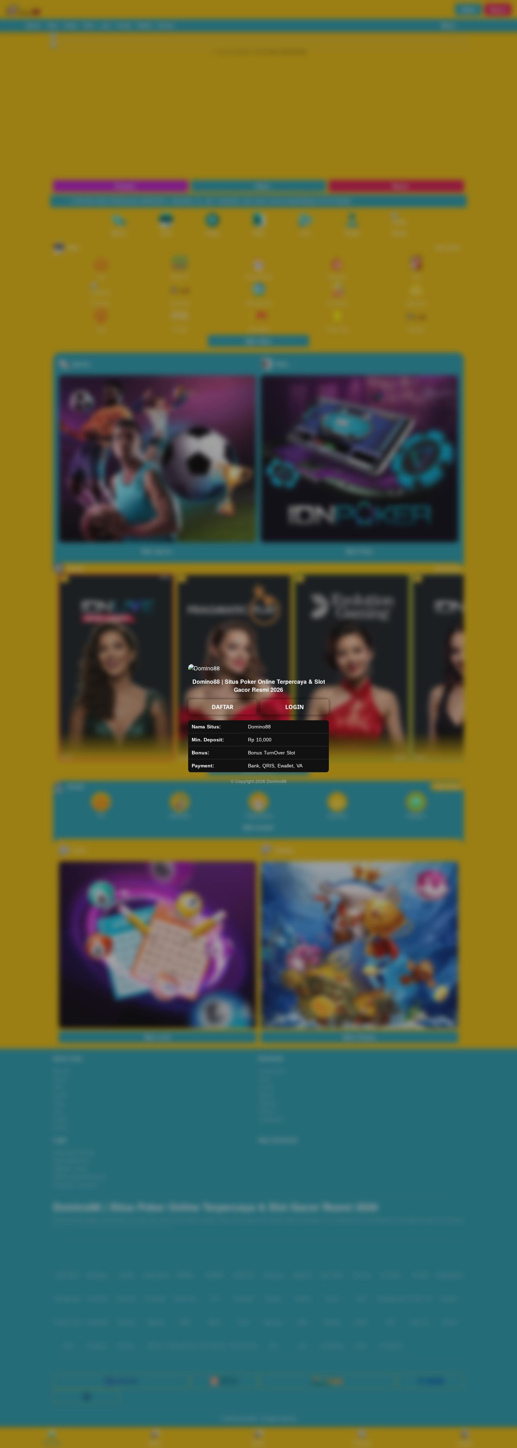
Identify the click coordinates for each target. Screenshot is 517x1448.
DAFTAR (223, 707)
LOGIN (294, 707)
